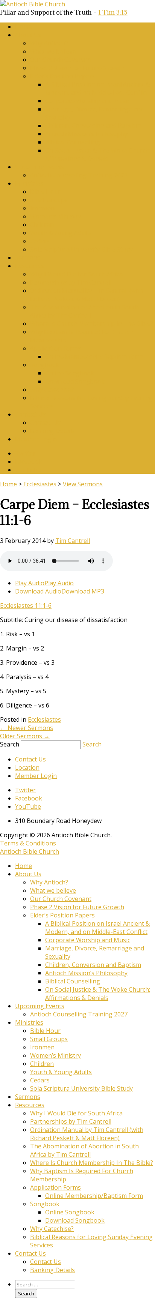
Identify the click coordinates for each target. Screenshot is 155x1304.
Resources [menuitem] (29, 1105)
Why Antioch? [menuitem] (49, 882)
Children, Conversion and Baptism (93, 125)
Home (23, 26)
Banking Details (52, 431)
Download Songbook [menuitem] (75, 1220)
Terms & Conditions (28, 843)
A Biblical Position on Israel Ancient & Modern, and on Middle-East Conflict (97, 88)
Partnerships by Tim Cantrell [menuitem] (70, 1121)
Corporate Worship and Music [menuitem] (87, 940)
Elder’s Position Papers (62, 76)
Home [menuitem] (23, 866)
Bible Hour (45, 191)
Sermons (27, 257)
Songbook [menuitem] (44, 1204)
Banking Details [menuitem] (52, 1270)
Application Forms (55, 348)
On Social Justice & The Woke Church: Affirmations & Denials (97, 154)
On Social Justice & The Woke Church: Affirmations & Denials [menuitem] (97, 993)
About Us (28, 35)
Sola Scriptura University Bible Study (81, 249)
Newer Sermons (26, 728)
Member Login (36, 439)
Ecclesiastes (39, 484)
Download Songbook (75, 381)
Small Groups (49, 200)
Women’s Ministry (55, 216)
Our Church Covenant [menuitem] (60, 899)
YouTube (28, 470)
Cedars (40, 241)
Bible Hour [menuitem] (45, 1031)
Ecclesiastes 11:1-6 (26, 605)
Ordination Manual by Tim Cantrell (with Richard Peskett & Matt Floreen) (86, 294)
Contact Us (30, 414)
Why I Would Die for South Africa (76, 274)
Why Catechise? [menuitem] (52, 1229)
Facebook (28, 461)
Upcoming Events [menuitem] (39, 1006)
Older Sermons (25, 736)
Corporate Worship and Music (87, 101)
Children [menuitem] (42, 1064)
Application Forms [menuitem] (55, 1187)
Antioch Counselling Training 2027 (79, 175)
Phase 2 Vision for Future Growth (77, 68)
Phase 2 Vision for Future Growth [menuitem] (77, 907)
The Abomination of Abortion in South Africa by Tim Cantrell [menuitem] (84, 1150)
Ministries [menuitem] (29, 1022)
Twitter (25, 453)
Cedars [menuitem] (40, 1080)
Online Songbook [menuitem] (69, 1212)
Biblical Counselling (72, 142)
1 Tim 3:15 (113, 12)
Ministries (29, 183)
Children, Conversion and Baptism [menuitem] (93, 965)
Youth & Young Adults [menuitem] (61, 1072)
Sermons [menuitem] (27, 1097)
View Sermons (83, 484)
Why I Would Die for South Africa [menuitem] (76, 1113)
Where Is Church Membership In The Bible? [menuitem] (91, 1163)
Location (27, 767)
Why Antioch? (49, 43)
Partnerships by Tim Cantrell (70, 282)
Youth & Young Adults (61, 233)
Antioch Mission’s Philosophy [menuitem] (86, 973)
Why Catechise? (52, 389)
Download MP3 (82, 591)
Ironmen (42, 208)
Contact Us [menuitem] (30, 1253)
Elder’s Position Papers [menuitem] (62, 915)
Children (42, 224)
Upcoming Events (39, 167)
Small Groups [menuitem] (49, 1039)
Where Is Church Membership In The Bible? (91, 323)
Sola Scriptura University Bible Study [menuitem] (81, 1088)
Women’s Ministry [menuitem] (55, 1055)
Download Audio (38, 591)
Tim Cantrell (72, 541)
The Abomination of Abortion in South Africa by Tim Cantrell (84, 311)
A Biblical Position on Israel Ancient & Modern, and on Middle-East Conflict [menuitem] (97, 927)
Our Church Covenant (60, 59)
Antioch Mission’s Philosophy (86, 134)
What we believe (53, 51)
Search (9, 744)
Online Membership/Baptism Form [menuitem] (94, 1196)
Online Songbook (69, 373)
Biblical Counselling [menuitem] (72, 981)
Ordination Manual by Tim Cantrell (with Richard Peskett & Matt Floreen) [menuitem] (86, 1134)
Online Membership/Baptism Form (94, 356)
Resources (29, 266)
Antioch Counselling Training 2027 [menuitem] (79, 1014)
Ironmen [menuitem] (42, 1047)
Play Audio (29, 583)
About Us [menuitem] (28, 874)
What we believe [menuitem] (53, 890)
